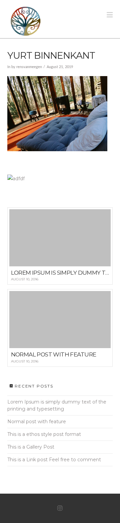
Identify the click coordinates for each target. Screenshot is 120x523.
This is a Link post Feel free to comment (54, 460)
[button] (110, 14)
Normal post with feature (36, 422)
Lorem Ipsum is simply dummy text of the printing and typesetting (56, 405)
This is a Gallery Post (30, 447)
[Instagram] (60, 508)
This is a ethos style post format (44, 434)
